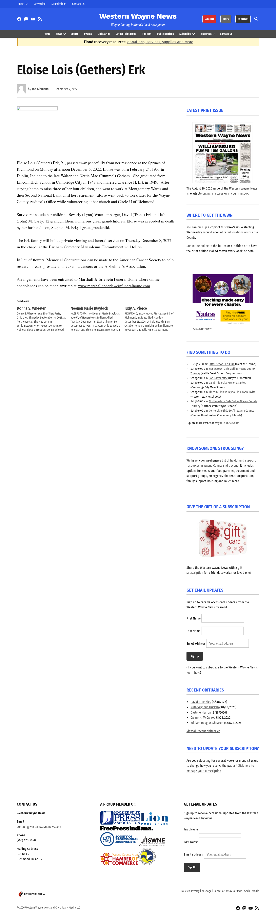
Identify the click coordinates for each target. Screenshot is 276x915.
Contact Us (78, 4)
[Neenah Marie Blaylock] (97, 319)
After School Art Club (222, 364)
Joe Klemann (40, 89)
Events (88, 34)
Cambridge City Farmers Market (227, 382)
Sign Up (195, 656)
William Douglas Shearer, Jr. (208, 723)
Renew (226, 19)
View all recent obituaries (203, 731)
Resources (206, 34)
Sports (74, 34)
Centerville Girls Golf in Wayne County (231, 410)
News (59, 34)
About (21, 4)
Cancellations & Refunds (228, 891)
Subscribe (209, 19)
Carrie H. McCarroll (203, 717)
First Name (193, 618)
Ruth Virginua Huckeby (205, 707)
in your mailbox (238, 193)
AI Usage (207, 891)
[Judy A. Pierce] (151, 319)
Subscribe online (197, 246)
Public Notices (165, 34)
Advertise (39, 4)
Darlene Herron (201, 712)
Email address (195, 643)
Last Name (193, 631)
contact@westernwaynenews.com (39, 827)
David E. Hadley (201, 702)
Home (47, 34)
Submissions (59, 4)
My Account (243, 19)
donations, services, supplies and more (160, 41)
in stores (217, 193)
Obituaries (104, 34)
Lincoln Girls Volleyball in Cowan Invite (232, 392)
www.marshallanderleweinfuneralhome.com (114, 285)
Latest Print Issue (126, 34)
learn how (192, 673)
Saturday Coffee (218, 378)
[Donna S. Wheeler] (44, 319)
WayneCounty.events (227, 423)
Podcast (146, 34)
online (206, 193)
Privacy (195, 891)
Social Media (251, 891)
